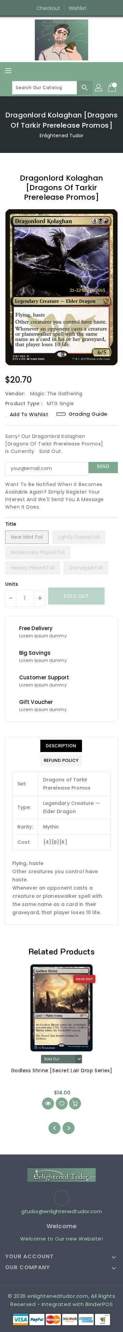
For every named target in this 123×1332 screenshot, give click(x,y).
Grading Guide (88, 414)
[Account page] (99, 88)
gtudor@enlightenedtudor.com (61, 1211)
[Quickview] (48, 1103)
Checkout (48, 8)
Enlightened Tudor (62, 135)
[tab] (61, 746)
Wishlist (78, 8)
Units (11, 584)
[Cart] (113, 88)
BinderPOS (99, 1304)
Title (11, 524)
